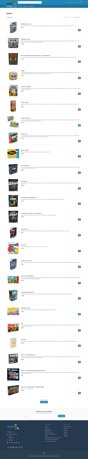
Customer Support (48, 432)
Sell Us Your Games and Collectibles (51, 439)
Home (7, 9)
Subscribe (62, 416)
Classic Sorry (24, 134)
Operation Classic (25, 308)
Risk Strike (23, 339)
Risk (22, 323)
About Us (46, 426)
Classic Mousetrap (25, 118)
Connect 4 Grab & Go (26, 260)
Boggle (22, 70)
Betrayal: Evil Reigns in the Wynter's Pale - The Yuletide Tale (35, 55)
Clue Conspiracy (25, 165)
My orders (65, 428)
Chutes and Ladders (26, 86)
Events (25, 6)
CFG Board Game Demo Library (50, 441)
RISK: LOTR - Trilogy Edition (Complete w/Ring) (32, 387)
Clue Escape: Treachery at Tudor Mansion (31, 213)
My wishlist (66, 432)
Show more (43, 402)
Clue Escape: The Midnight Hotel (29, 197)
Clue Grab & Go (25, 229)
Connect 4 (23, 245)
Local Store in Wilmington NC (50, 433)
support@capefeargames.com (14, 442)
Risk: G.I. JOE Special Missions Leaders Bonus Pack (33, 370)
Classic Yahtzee (25, 150)
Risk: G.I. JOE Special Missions (28, 355)
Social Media (47, 428)
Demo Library (31, 6)
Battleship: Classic (25, 39)
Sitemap (46, 435)
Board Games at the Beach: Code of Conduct (53, 437)
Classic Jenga (24, 102)
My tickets (65, 430)
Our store (20, 6)
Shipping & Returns (48, 430)
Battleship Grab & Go (26, 24)
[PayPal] (44, 453)
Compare (65, 433)
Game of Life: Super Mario (27, 276)
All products (66, 435)
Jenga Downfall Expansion (27, 292)
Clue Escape (24, 181)
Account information (67, 426)
